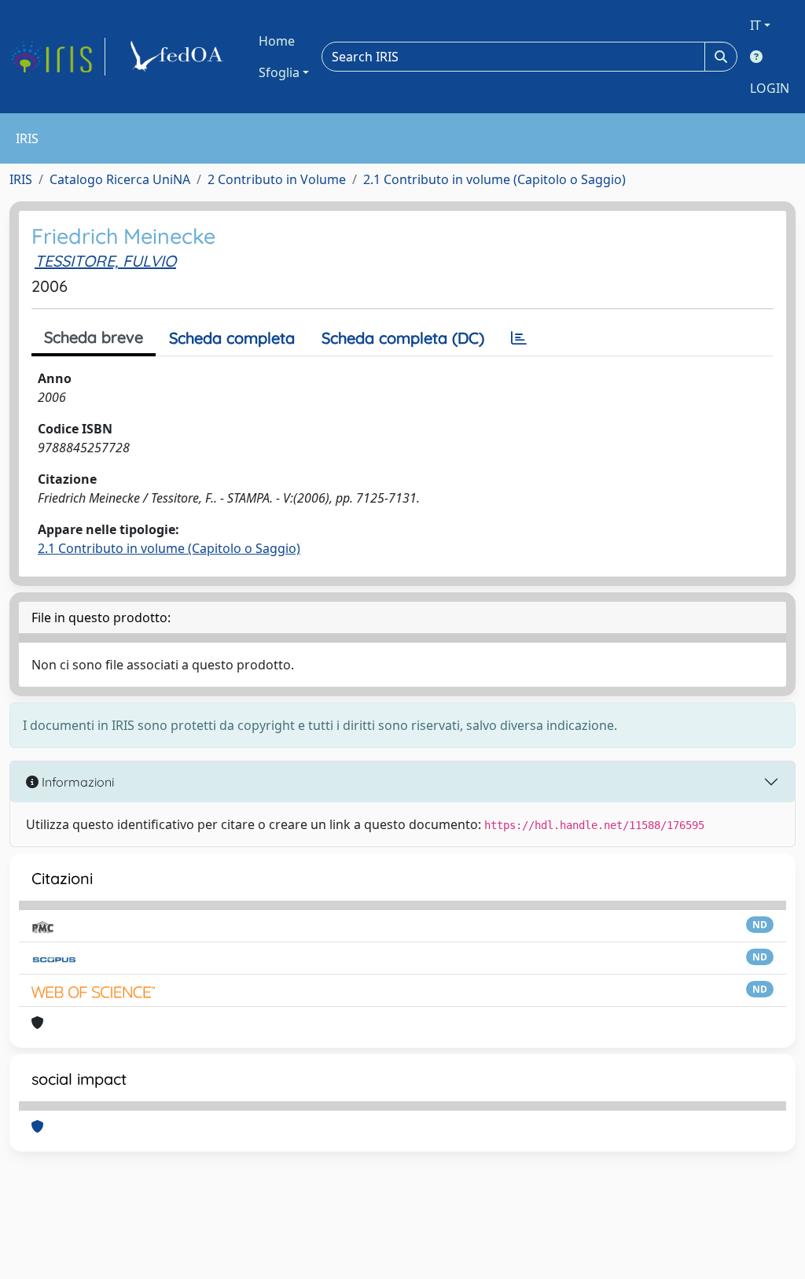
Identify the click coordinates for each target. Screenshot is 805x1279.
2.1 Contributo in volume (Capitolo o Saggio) (494, 179)
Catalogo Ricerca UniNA (120, 179)
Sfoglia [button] (279, 72)
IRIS (20, 179)
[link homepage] (57, 57)
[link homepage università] (179, 57)
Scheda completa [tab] (232, 338)
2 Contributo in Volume (277, 179)
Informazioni (76, 782)
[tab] (519, 338)
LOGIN (769, 88)
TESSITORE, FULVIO (105, 261)
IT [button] (755, 25)
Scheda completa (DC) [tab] (403, 338)
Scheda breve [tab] (93, 337)
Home (277, 41)
